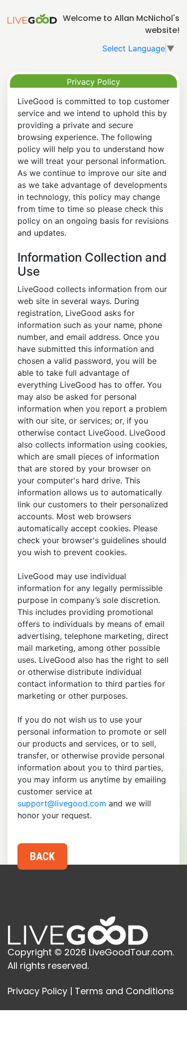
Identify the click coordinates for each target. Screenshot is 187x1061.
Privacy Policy (37, 991)
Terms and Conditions (124, 991)
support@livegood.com (61, 803)
